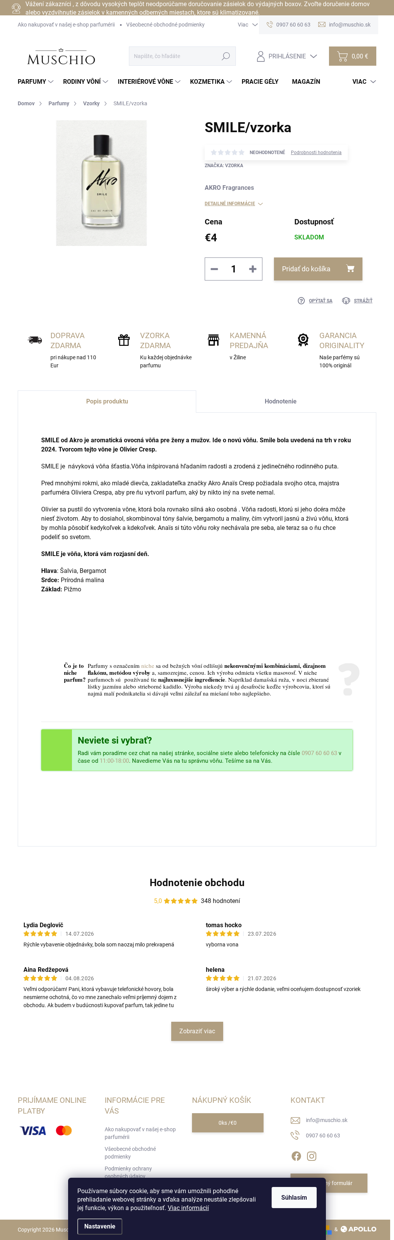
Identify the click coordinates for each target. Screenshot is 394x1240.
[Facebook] (296, 1154)
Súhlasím (294, 1197)
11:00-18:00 (114, 760)
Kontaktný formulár (329, 1183)
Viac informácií (188, 1208)
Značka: (224, 165)
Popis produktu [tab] (107, 401)
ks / (228, 1123)
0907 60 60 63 (319, 753)
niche (147, 665)
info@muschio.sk (326, 1120)
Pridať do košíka (306, 269)
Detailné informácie (230, 203)
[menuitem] (36, 81)
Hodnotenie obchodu (197, 882)
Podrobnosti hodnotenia (316, 152)
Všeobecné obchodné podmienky (165, 25)
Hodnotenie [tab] (281, 401)
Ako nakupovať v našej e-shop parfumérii (66, 25)
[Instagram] (311, 1154)
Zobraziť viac (197, 1031)
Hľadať (226, 56)
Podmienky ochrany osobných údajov (128, 1172)
